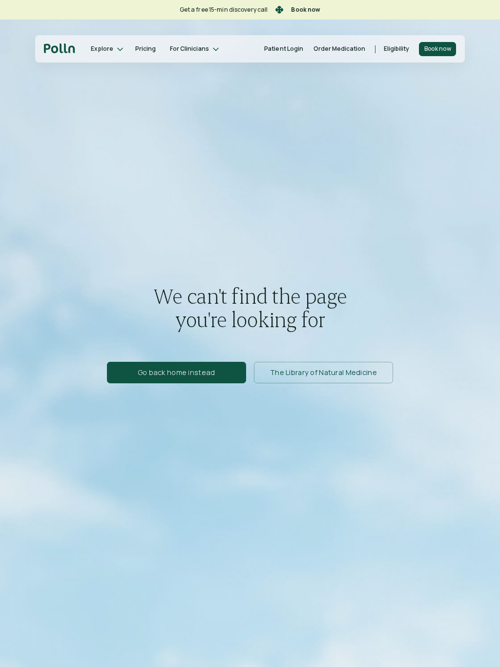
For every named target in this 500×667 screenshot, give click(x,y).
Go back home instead (176, 372)
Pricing (145, 48)
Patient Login (283, 48)
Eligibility (397, 48)
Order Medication (339, 48)
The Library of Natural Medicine (323, 372)
